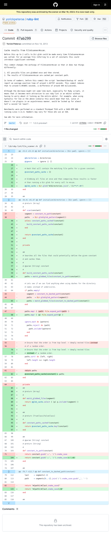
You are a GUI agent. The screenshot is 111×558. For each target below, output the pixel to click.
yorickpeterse (15, 19)
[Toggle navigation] (5, 4)
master (12, 123)
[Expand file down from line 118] (8, 503)
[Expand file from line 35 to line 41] (8, 200)
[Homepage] (55, 4)
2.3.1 (26, 123)
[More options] (105, 146)
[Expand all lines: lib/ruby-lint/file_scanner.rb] (45, 146)
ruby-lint (33, 19)
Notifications (66, 19)
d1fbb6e (82, 123)
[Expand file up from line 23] (8, 151)
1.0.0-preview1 (40, 123)
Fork (84, 19)
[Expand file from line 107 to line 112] (8, 471)
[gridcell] (55, 151)
